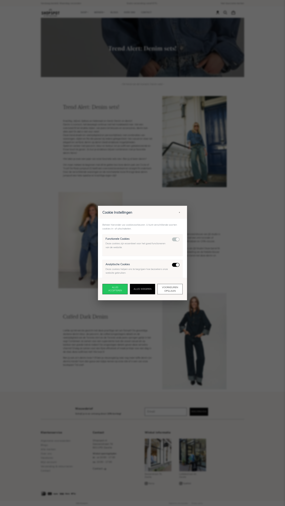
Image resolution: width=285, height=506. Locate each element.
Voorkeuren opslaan (170, 289)
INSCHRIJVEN (120, 494)
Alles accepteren (115, 289)
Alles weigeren (142, 289)
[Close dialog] (184, 461)
